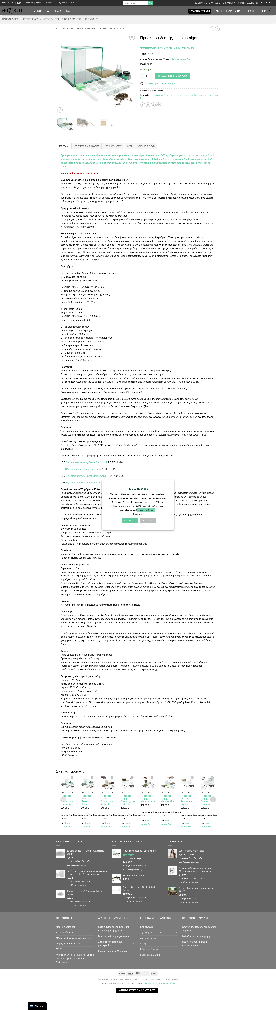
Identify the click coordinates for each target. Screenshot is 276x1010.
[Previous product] (217, 28)
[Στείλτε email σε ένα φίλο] (153, 104)
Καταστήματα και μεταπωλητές (41, 19)
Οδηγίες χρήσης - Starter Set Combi (83, 469)
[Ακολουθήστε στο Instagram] (264, 3)
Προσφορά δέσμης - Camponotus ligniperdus (107, 800)
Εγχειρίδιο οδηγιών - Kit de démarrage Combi (88, 482)
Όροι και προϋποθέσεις (152, 980)
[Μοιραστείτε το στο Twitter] (148, 104)
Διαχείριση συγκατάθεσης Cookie (159, 984)
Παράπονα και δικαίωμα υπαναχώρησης (194, 943)
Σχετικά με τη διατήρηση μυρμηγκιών (110, 943)
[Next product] (212, 28)
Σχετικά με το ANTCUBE (207, 3)
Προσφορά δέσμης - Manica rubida (167, 799)
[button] (35, 11)
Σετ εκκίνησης (86, 28)
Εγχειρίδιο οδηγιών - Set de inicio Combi (86, 476)
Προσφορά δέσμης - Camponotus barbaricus (67, 800)
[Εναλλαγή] (92, 927)
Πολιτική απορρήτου (129, 980)
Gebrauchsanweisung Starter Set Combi (86, 462)
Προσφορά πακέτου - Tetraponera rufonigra (186, 800)
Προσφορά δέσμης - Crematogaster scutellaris (128, 800)
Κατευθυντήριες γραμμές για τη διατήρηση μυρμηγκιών (114, 929)
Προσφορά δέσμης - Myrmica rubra (148, 799)
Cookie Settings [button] (146, 510)
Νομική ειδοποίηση (248, 3)
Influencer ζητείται (149, 949)
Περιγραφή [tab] (63, 146)
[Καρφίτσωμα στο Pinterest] (158, 104)
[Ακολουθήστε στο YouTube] (272, 3)
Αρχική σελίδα (65, 28)
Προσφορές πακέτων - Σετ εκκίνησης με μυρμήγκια (172, 95)
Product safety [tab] (113, 146)
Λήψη (143, 943)
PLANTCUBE (92, 19)
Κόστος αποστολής (181, 59)
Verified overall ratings (162, 48)
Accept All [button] (130, 521)
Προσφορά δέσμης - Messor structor (86, 800)
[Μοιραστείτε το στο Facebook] (142, 104)
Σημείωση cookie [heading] (138, 489)
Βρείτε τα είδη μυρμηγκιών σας (113, 936)
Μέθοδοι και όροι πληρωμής (196, 936)
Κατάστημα (62, 11)
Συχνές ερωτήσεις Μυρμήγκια (113, 951)
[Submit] (150, 3)
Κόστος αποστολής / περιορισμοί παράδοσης (199, 929)
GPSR (59, 949)
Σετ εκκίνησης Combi (111, 28)
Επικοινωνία (229, 3)
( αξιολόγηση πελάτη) (183, 48)
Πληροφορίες (10, 19)
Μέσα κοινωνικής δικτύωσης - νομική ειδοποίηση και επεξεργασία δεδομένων (75, 958)
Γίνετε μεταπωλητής (150, 954)
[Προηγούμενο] (61, 74)
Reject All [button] (148, 521)
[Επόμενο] (130, 74)
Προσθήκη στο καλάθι (172, 76)
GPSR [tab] (130, 146)
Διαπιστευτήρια (148, 938)
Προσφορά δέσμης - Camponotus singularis (207, 800)
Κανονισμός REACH (66, 932)
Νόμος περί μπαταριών (68, 943)
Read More (138, 514)
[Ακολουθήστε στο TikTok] (267, 3)
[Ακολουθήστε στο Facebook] (261, 3)
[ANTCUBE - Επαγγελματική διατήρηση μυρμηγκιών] (12, 10)
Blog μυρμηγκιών (72, 19)
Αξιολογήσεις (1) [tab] (146, 146)
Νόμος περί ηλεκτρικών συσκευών (73, 938)
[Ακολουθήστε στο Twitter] (270, 3)
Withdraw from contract (137, 990)
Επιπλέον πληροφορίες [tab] (86, 146)
